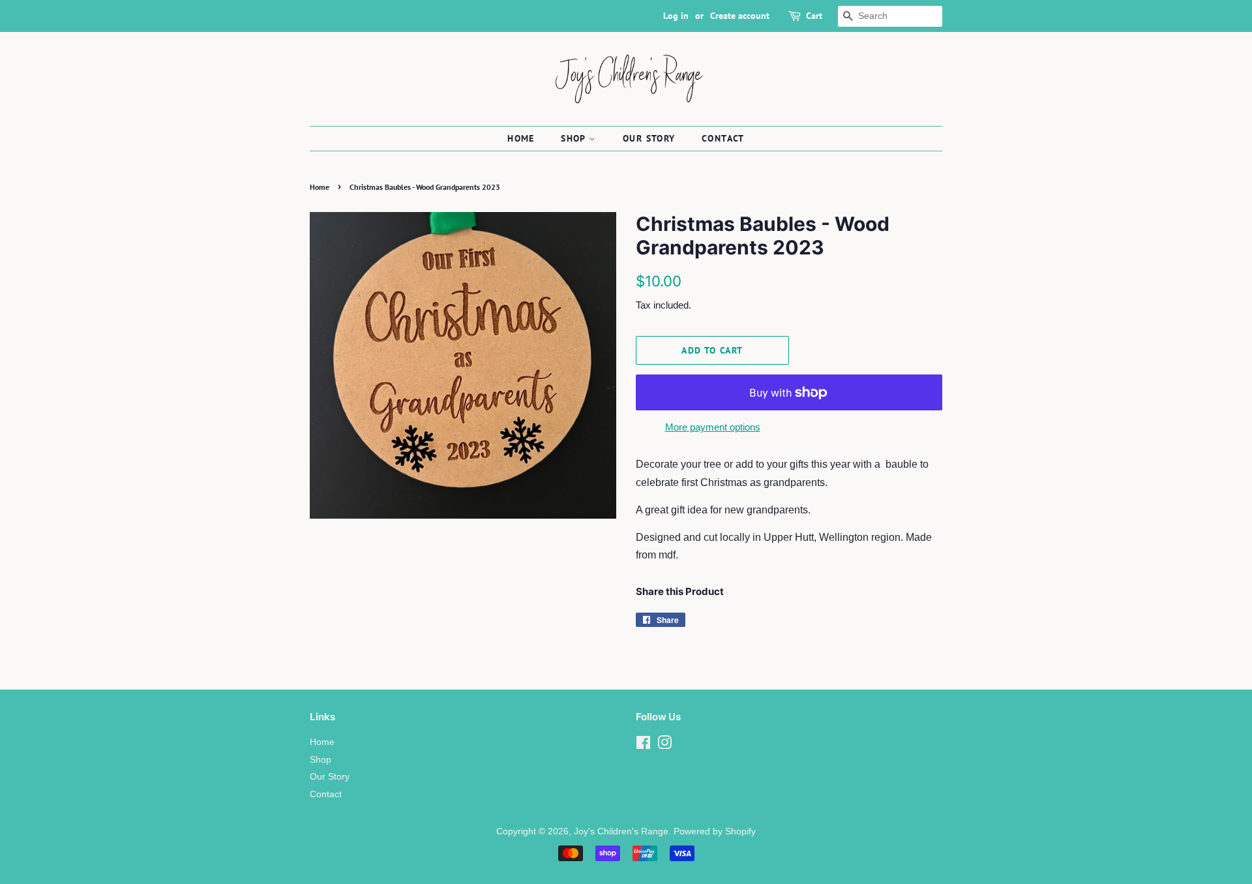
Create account (739, 16)
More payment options (712, 427)
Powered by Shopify (715, 831)
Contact (723, 138)
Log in (676, 16)
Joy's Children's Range (621, 831)
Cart (814, 16)
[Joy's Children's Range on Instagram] (664, 745)
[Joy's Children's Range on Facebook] (643, 745)
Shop (575, 138)
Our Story (649, 138)
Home (521, 138)
